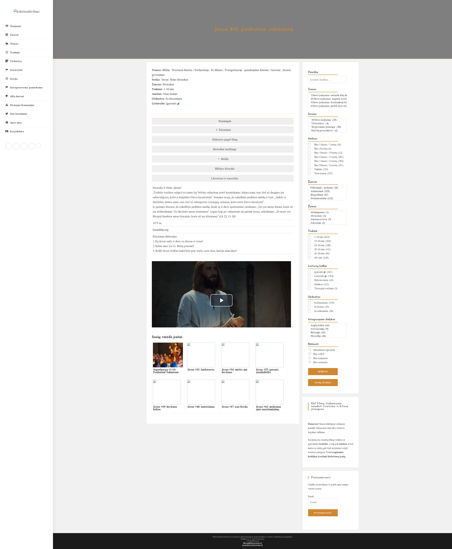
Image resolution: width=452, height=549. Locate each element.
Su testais (321, 306)
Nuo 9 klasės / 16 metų (329, 165)
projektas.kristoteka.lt (252, 545)
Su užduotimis (323, 311)
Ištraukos (168, 84)
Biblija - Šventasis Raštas (177, 70)
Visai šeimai (170, 94)
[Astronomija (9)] (327, 329)
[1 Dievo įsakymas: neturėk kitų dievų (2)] (327, 95)
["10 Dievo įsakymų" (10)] (327, 120)
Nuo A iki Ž (318, 354)
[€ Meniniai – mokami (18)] (327, 187)
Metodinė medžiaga (224, 149)
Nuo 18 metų (322, 148)
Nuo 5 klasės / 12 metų (329, 156)
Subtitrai (321, 284)
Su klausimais (174, 98)
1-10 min (168, 89)
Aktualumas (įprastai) (324, 349)
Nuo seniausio (320, 362)
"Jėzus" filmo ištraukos (174, 79)
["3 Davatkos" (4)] (327, 123)
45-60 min (322, 253)
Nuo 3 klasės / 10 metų (328, 152)
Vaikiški (321, 169)
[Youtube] (31, 146)
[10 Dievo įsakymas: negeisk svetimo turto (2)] (327, 99)
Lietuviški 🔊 (324, 276)
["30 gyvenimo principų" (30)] (327, 127)
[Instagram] (24, 146)
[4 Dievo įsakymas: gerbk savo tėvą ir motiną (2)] (327, 106)
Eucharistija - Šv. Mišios (209, 70)
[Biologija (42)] (327, 332)
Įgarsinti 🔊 (173, 103)
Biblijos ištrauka (224, 168)
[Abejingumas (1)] (327, 212)
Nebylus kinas (324, 280)
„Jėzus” (177, 187)
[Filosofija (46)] (327, 336)
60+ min (321, 257)
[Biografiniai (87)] (327, 194)
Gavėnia (276, 70)
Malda (224, 159)
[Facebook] (16, 146)
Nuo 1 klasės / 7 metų (327, 144)
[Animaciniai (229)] (327, 191)
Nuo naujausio (320, 358)
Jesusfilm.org (160, 229)
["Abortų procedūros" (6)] (327, 130)
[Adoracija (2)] (327, 223)
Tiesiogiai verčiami (325, 288)
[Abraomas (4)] (327, 216)
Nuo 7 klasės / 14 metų (329, 161)
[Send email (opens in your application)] (38, 145)
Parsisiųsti (224, 121)
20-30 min (322, 245)
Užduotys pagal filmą (224, 139)
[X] (9, 146)
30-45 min (322, 249)
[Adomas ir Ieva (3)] (327, 219)
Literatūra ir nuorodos (224, 178)
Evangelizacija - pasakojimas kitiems (247, 70)
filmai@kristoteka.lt (252, 543)
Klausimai (224, 129)
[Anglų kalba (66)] (327, 325)
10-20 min (322, 241)
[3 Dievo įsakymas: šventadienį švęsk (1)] (327, 102)
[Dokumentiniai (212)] (327, 198)
